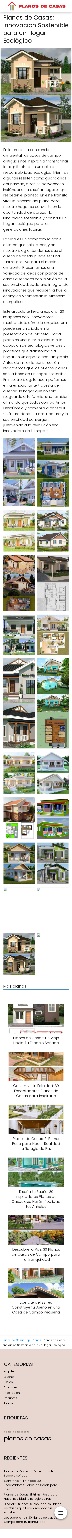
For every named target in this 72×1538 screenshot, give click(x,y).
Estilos (8, 1382)
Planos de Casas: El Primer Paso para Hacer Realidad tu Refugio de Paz (30, 1497)
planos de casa (21, 1431)
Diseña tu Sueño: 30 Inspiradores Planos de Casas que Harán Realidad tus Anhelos (32, 1508)
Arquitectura (13, 1371)
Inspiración (12, 1393)
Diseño (9, 1377)
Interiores (10, 1398)
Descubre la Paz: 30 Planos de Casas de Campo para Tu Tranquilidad (33, 1520)
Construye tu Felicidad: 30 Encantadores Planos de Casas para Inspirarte (30, 1485)
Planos (9, 1403)
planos (7, 1431)
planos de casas (27, 1438)
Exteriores (10, 1387)
